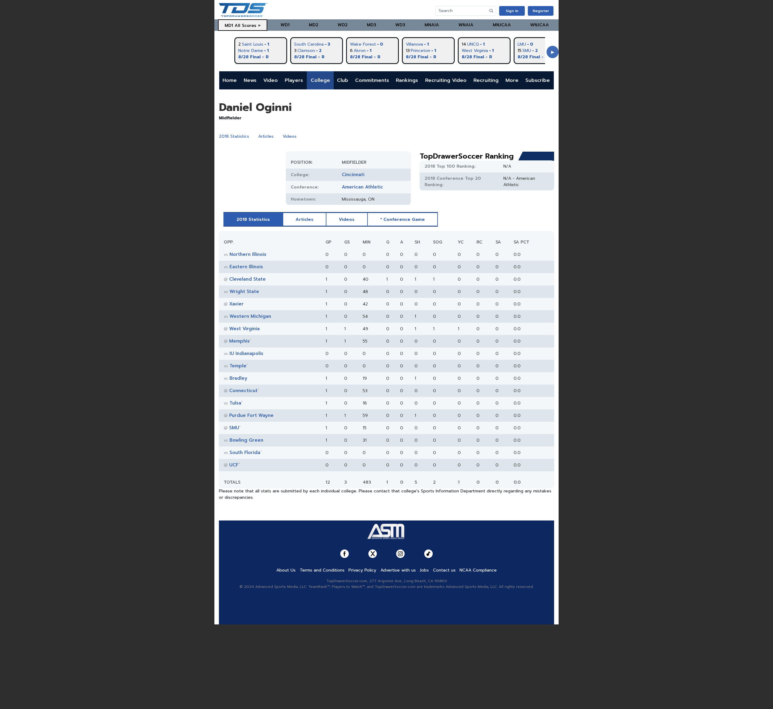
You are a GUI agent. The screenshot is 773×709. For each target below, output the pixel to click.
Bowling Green (246, 440)
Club (342, 80)
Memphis (239, 341)
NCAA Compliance (478, 570)
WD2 (343, 25)
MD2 (313, 25)
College (320, 80)
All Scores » (248, 25)
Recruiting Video (446, 80)
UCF (234, 465)
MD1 (229, 25)
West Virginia (244, 328)
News (250, 80)
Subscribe (537, 80)
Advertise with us (398, 570)
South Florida (244, 452)
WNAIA (465, 25)
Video (270, 80)
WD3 (400, 25)
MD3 (371, 25)
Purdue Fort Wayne (251, 415)
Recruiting (486, 80)
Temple (237, 366)
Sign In (512, 11)
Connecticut (243, 390)
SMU (234, 427)
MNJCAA (502, 25)
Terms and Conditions (322, 570)
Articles (266, 136)
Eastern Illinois (246, 266)
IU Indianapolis (246, 353)
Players (294, 80)
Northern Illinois (247, 254)
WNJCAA (539, 25)
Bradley (238, 378)
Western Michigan (250, 316)
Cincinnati (353, 174)
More (511, 80)
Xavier (236, 304)
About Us (286, 570)
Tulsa (235, 403)
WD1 (285, 25)
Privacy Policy (362, 570)
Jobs (424, 570)
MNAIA (432, 25)
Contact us (444, 570)
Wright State (244, 291)
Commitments (372, 80)
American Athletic (362, 187)
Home (230, 80)
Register (541, 11)
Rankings (407, 80)
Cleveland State (247, 279)
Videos (290, 136)
